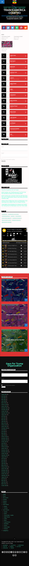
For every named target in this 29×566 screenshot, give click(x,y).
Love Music (14, 8)
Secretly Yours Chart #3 (5, 47)
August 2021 (3, 477)
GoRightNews (5, 530)
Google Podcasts (7, 522)
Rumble (5, 506)
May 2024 (3, 433)
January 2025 (4, 426)
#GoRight (4, 214)
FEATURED (18, 216)
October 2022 (4, 453)
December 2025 (4, 407)
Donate (4, 496)
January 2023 (4, 448)
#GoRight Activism (13, 214)
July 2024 (3, 429)
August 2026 (3, 394)
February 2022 (4, 466)
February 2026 (4, 404)
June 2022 (3, 460)
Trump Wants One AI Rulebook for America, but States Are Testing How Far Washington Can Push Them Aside (14, 205)
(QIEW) (12, 216)
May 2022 (3, 461)
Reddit (12, 548)
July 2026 (3, 396)
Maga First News (6, 220)
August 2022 (3, 456)
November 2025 (4, 409)
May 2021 (3, 480)
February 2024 (4, 436)
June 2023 (3, 443)
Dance (5, 8)
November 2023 (4, 439)
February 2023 (4, 446)
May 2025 (3, 419)
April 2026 (3, 401)
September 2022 (4, 455)
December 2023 (4, 438)
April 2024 (3, 434)
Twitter (5, 546)
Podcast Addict (7, 527)
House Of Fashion (10, 305)
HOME (4, 494)
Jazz (9, 8)
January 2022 (4, 468)
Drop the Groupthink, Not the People (10, 190)
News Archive (5, 497)
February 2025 (4, 424)
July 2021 (3, 478)
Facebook (5, 499)
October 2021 (4, 473)
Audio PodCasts (6, 509)
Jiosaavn (5, 525)
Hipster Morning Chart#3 (15, 290)
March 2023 (3, 445)
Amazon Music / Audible (8, 515)
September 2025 (4, 412)
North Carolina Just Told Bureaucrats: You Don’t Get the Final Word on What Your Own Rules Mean (13, 193)
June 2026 (3, 397)
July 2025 (3, 416)
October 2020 (4, 485)
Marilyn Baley (16, 220)
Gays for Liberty (6, 218)
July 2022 (3, 458)
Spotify (5, 513)
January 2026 (4, 406)
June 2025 (3, 418)
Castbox (5, 518)
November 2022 (4, 451)
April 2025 (3, 421)
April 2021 (3, 482)
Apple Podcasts (7, 516)
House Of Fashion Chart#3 (15, 315)
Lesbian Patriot (17, 218)
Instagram (5, 501)
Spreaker (5, 511)
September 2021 (4, 475)
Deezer (5, 520)
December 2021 (4, 470)
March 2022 (3, 465)
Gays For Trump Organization (14, 365)
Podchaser (6, 528)
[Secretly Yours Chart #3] (7, 44)
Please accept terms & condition (9, 159)
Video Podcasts (6, 504)
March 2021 (3, 483)
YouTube (5, 508)
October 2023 (4, 441)
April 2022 (3, 463)
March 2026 (3, 402)
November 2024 (4, 428)
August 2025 (3, 414)
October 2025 (4, 411)
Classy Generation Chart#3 (15, 340)
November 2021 (4, 472)
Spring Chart (21, 8)
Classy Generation (6, 330)
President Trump (6, 222)
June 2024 (3, 431)
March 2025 (3, 423)
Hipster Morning (10, 280)
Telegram (5, 502)
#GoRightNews (6, 216)
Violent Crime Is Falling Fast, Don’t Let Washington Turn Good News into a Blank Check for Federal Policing (14, 201)
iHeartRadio (6, 523)
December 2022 (4, 450)
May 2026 (3, 399)
